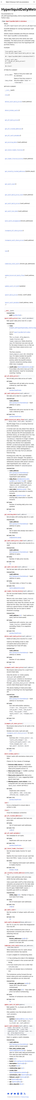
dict (10, 720)
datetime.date (16, 537)
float (16, 869)
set (10, 537)
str (12, 830)
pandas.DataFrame (15, 390)
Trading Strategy (25, 1097)
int (10, 511)
